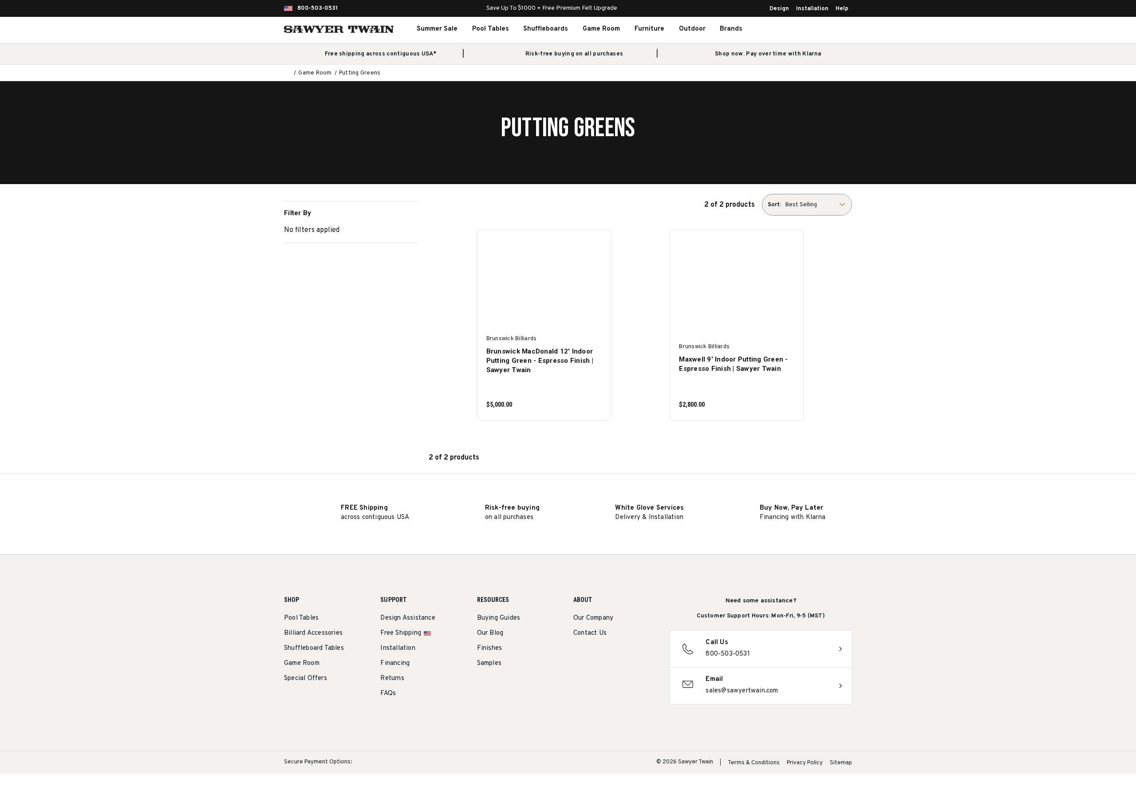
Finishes (489, 648)
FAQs (388, 693)
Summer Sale (437, 29)
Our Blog (490, 633)
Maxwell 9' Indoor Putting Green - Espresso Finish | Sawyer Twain (733, 364)
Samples (489, 663)
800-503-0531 (317, 8)
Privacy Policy (805, 762)
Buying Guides (499, 618)
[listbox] (818, 204)
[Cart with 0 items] (831, 29)
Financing (395, 663)
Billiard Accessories (313, 633)
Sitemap (841, 762)
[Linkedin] (643, 656)
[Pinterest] (610, 656)
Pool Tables (490, 29)
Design (779, 8)
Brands (731, 29)
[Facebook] (594, 656)
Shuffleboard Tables (314, 648)
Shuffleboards (545, 29)
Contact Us (590, 633)
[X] (627, 656)
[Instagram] (578, 656)
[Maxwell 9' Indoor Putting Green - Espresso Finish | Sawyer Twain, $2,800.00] (737, 281)
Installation (812, 8)
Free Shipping (400, 633)
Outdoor (692, 29)
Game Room (601, 29)
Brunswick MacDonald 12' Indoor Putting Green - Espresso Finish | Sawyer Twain (539, 360)
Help (842, 8)
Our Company (593, 618)
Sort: (774, 204)
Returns (392, 678)
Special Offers (305, 678)
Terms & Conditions (754, 762)
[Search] (792, 29)
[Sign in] (812, 29)
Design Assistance (407, 618)
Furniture (649, 29)
